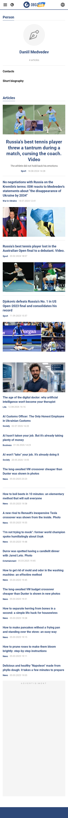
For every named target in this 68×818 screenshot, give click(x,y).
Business (7, 445)
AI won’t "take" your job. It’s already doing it (31, 454)
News (5, 479)
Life (4, 407)
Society (6, 426)
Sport (23, 171)
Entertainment (9, 561)
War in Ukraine (10, 201)
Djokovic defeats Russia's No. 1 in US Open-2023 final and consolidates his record (30, 305)
